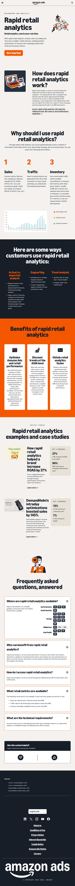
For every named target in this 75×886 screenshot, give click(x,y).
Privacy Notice (37, 835)
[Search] (72, 2)
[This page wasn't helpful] (21, 757)
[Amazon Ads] (37, 2)
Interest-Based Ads (37, 839)
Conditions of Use (37, 830)
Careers (37, 853)
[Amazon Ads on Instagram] (36, 819)
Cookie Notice (37, 844)
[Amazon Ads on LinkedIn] (25, 819)
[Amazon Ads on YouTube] (42, 819)
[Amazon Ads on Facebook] (48, 819)
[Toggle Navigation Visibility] (2, 3)
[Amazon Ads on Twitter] (30, 819)
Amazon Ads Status (37, 849)
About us (37, 825)
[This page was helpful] (54, 757)
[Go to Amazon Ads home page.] (37, 869)
